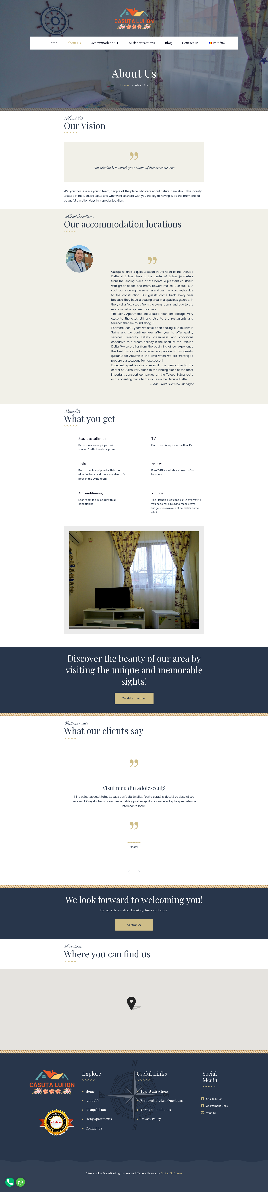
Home (90, 1091)
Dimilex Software (171, 1173)
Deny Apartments (99, 1119)
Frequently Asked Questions (161, 1100)
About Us (92, 1100)
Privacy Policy (150, 1119)
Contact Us (134, 924)
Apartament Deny (217, 1105)
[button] (128, 872)
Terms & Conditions (155, 1110)
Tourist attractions (134, 698)
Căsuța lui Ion (96, 1110)
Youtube (211, 1113)
